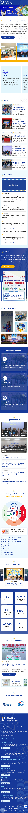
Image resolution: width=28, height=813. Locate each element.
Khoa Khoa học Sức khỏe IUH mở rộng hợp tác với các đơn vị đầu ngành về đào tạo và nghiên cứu (13, 465)
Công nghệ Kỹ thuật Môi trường (11, 539)
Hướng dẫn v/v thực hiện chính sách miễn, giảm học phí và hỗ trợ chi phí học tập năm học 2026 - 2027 (13, 225)
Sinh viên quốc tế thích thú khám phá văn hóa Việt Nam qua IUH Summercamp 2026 (14, 482)
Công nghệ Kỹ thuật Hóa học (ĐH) (12, 537)
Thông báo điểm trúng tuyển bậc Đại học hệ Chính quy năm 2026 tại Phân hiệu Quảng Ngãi (13, 209)
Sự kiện (7, 252)
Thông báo (8, 175)
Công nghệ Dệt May (8, 554)
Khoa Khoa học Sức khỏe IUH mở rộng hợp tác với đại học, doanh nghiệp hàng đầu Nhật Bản (14, 474)
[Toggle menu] (26, 3)
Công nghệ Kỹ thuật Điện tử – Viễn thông (13, 543)
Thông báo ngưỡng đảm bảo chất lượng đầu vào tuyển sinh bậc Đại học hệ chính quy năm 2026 (14, 239)
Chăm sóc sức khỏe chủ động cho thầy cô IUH (14, 457)
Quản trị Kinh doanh (8, 548)
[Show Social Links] (2, 810)
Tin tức (6, 100)
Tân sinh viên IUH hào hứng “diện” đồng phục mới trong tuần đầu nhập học (19, 108)
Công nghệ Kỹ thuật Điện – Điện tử (12, 541)
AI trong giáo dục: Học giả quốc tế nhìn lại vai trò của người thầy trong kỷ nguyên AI (14, 585)
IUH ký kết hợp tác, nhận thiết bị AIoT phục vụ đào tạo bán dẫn (19, 136)
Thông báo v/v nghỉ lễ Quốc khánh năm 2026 (14, 231)
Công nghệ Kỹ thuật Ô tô (9, 545)
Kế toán (5, 547)
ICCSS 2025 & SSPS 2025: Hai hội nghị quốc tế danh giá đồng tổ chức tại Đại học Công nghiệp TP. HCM (13, 297)
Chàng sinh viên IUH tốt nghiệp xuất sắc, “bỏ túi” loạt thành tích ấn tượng (16, 680)
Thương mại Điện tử (8, 552)
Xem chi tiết (7, 37)
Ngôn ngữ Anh (7, 550)
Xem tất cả (7, 266)
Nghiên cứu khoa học (14, 564)
